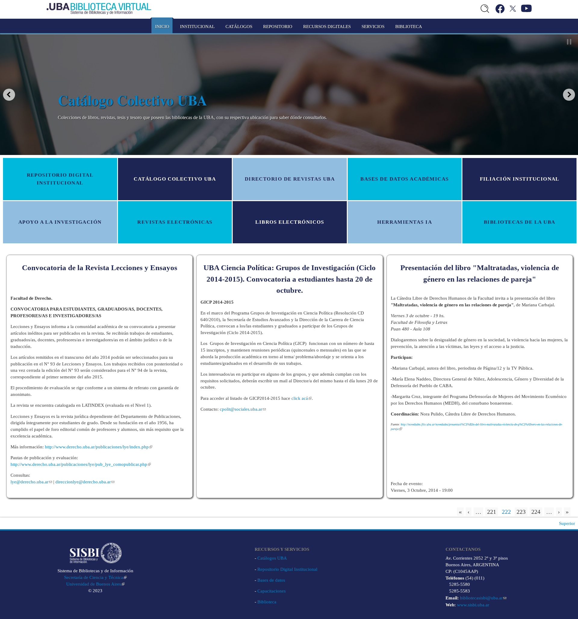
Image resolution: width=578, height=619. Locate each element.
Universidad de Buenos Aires (93, 584)
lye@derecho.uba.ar (29, 481)
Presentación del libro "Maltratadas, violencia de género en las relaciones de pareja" (479, 273)
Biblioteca (266, 601)
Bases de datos (271, 580)
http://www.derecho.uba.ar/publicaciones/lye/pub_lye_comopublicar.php (79, 464)
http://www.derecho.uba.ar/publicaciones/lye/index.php (97, 446)
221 (491, 511)
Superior (567, 523)
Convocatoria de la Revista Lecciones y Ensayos (99, 268)
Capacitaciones (271, 591)
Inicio (162, 26)
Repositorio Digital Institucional (287, 569)
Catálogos (238, 26)
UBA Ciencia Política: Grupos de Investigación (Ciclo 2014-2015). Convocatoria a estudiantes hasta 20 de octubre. (290, 279)
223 (521, 511)
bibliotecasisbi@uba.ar (481, 597)
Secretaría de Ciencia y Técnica (93, 577)
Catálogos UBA (272, 558)
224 (535, 511)
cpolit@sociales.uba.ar (241, 409)
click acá (299, 398)
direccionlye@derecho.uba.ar (83, 481)
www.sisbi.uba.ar (473, 604)
